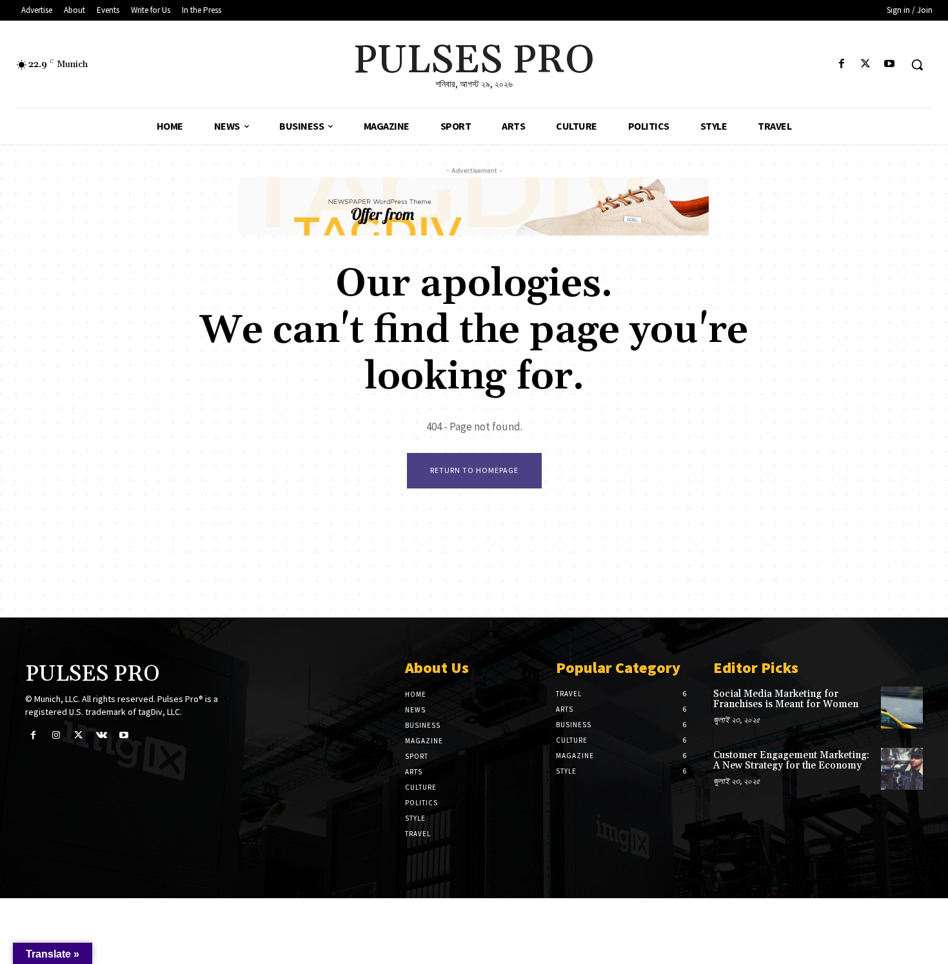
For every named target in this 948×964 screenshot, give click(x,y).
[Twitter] (865, 65)
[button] (917, 64)
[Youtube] (889, 65)
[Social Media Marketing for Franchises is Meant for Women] (902, 707)
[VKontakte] (102, 736)
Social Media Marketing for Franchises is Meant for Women (785, 699)
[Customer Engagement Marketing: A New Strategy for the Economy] (902, 769)
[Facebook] (841, 65)
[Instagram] (56, 736)
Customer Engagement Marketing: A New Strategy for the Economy (791, 760)
